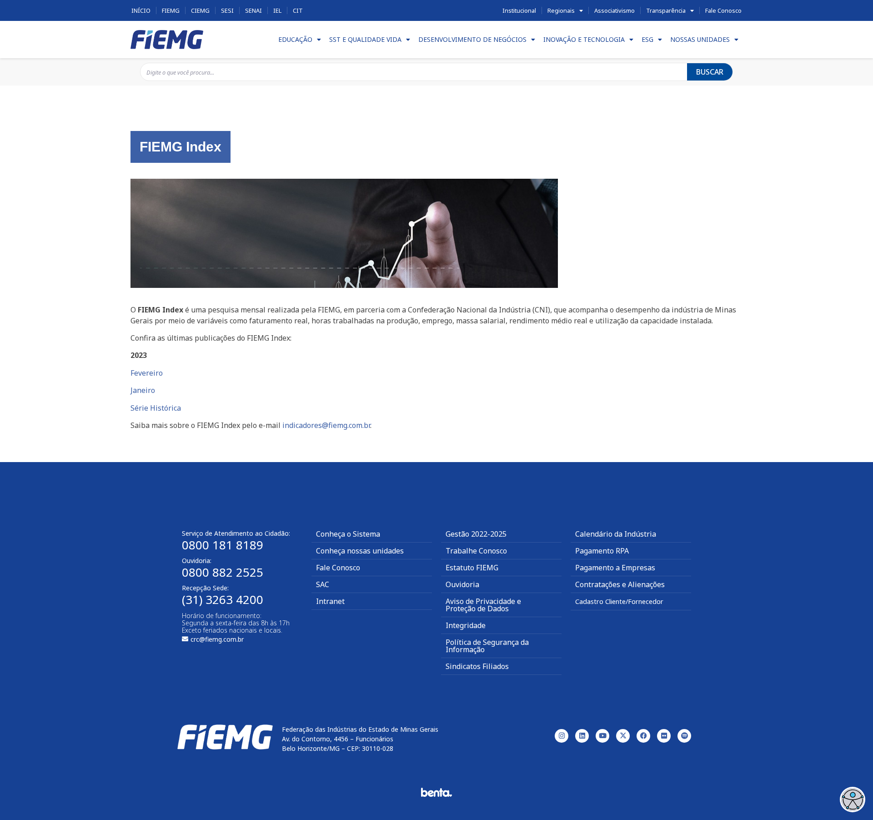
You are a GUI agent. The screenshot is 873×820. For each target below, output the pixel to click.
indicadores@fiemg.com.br (326, 425)
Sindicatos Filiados (477, 666)
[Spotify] (684, 736)
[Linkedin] (582, 736)
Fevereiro (146, 373)
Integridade (466, 625)
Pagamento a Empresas (615, 568)
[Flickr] (664, 736)
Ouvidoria (462, 584)
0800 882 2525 (222, 572)
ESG (647, 39)
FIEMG (171, 10)
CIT (298, 10)
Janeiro (142, 390)
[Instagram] (561, 736)
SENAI (253, 10)
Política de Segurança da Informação (487, 645)
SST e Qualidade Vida (365, 39)
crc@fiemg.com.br (217, 639)
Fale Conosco (723, 10)
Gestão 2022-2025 (476, 534)
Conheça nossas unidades (360, 551)
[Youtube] (602, 736)
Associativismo (614, 10)
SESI (227, 10)
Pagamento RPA (602, 551)
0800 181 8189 (222, 545)
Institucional (519, 10)
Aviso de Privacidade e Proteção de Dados (483, 605)
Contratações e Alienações (620, 584)
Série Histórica (155, 408)
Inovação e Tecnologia (584, 39)
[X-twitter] (623, 736)
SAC (322, 584)
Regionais (561, 10)
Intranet (330, 601)
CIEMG (200, 10)
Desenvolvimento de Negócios (472, 39)
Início (141, 10)
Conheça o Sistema (348, 534)
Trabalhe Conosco (476, 551)
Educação (295, 39)
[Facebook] (643, 736)
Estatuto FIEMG (472, 568)
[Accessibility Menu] (852, 799)
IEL (277, 10)
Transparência (666, 10)
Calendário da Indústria (615, 534)
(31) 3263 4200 (222, 599)
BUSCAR (709, 72)
